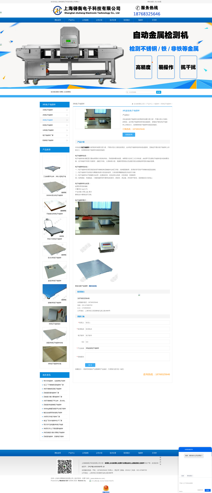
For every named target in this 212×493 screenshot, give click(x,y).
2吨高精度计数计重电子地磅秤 (54, 432)
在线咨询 (128, 134)
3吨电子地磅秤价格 (54, 364)
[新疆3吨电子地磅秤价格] (55, 334)
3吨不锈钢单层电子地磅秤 (53, 389)
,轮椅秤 (141, 463)
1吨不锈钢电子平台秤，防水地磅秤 (55, 401)
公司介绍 (99, 20)
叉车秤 (154, 20)
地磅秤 (140, 20)
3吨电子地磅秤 (49, 104)
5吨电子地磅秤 (48, 125)
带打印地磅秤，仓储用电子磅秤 (54, 381)
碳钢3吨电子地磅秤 (54, 303)
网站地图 (151, 2)
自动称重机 (67, 92)
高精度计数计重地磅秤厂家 (53, 397)
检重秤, (120, 463)
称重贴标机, (127, 463)
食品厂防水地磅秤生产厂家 (53, 420)
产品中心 (71, 20)
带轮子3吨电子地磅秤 (54, 239)
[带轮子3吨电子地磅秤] (55, 227)
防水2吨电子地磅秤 (54, 258)
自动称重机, (114, 463)
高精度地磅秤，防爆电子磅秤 (54, 436)
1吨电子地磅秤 (48, 110)
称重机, (107, 463)
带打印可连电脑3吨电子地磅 (53, 424)
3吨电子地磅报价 (55, 324)
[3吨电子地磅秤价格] (55, 354)
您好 (182, 476)
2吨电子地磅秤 (48, 115)
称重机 (62, 92)
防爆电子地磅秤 (48, 140)
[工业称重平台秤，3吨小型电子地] (55, 165)
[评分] (183, 480)
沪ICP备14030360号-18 (96, 466)
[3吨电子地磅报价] (55, 314)
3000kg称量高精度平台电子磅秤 (55, 409)
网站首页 (58, 20)
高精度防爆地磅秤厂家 (51, 393)
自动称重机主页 (139, 104)
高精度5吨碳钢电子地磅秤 (53, 405)
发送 (207, 490)
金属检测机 (135, 463)
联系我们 (127, 20)
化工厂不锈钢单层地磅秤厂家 (54, 385)
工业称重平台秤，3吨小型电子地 (54, 176)
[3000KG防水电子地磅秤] (55, 187)
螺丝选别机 (93, 286)
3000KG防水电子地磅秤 (54, 195)
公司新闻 (85, 20)
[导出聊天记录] (209, 479)
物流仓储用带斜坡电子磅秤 (53, 413)
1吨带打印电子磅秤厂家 (52, 416)
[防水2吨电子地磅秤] (55, 249)
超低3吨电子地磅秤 (54, 281)
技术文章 (113, 20)
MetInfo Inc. (82, 481)
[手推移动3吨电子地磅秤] (55, 205)
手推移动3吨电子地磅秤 (54, 214)
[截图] (189, 479)
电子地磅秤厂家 (48, 135)
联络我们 (189, 476)
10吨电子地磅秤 (48, 130)
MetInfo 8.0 (64, 481)
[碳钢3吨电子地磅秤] (55, 292)
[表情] (180, 480)
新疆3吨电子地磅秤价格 (54, 343)
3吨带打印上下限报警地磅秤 (53, 428)
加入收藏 (158, 2)
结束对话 (200, 490)
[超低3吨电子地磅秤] (55, 270)
